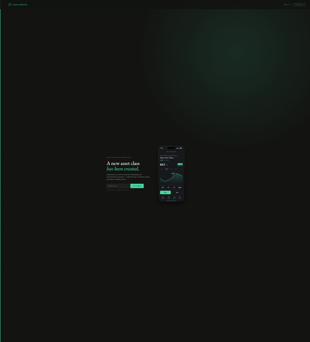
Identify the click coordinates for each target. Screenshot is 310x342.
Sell (177, 192)
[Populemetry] (18, 4)
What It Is (287, 4)
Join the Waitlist (137, 186)
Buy (165, 192)
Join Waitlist (299, 4)
